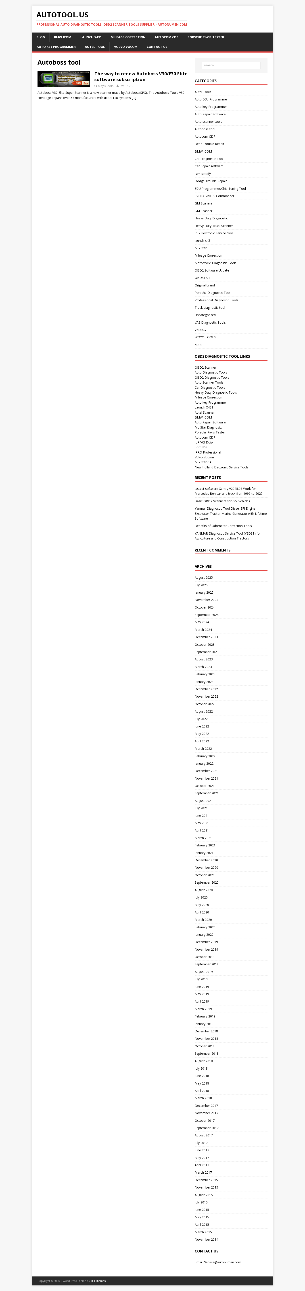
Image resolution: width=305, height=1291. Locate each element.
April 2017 (202, 1165)
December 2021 (206, 771)
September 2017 (207, 1128)
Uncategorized (205, 315)
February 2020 (205, 927)
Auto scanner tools (208, 121)
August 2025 (204, 577)
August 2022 (204, 711)
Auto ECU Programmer (211, 99)
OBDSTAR (202, 278)
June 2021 (202, 815)
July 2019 (201, 979)
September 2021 (207, 793)
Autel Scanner (205, 412)
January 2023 (204, 682)
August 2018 (204, 1061)
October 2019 (205, 957)
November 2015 (206, 1187)
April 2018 (202, 1091)
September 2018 (207, 1053)
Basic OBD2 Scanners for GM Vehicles (222, 501)
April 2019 (202, 1001)
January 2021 (204, 853)
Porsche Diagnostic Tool (212, 292)
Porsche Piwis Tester (206, 37)
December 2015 (206, 1180)
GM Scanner (203, 211)
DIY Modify (203, 174)
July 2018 (201, 1068)
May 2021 (202, 823)
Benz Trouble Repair (209, 144)
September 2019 (207, 964)
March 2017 (203, 1172)
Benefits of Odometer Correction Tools (223, 526)
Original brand (205, 285)
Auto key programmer (56, 47)
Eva (122, 86)
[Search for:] (231, 65)
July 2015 (201, 1202)
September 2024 (207, 615)
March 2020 (203, 919)
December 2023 (206, 637)
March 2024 (203, 629)
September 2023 (207, 652)
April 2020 (202, 912)
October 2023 (205, 644)
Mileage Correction (128, 37)
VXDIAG (200, 330)
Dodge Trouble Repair (211, 181)
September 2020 (207, 882)
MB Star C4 (203, 462)
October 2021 (205, 786)
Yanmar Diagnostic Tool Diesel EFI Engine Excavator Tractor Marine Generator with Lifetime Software (231, 513)
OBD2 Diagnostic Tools (212, 377)
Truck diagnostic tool (210, 307)
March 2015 (203, 1232)
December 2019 (206, 942)
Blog (40, 37)
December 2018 (206, 1031)
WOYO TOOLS (205, 337)
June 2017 (202, 1150)
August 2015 (204, 1195)
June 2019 (202, 987)
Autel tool (95, 47)
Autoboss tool (205, 129)
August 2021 (204, 801)
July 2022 (201, 719)
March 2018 (203, 1098)
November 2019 (206, 949)
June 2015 (202, 1209)
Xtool (198, 345)
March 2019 (203, 1009)
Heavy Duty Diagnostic (211, 218)
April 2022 (202, 741)
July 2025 (201, 585)
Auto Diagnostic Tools (211, 372)
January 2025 (204, 592)
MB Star (201, 248)
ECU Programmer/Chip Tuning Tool (220, 188)
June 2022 (202, 726)
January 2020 (204, 934)
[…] (134, 98)
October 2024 (205, 607)
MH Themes (98, 1281)
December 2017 (206, 1105)
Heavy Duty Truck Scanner (214, 226)
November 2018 (206, 1038)
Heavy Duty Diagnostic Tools (216, 392)
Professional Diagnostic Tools (216, 300)
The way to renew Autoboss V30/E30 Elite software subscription (141, 76)
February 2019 (205, 1016)
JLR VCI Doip (204, 442)
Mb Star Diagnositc (208, 427)
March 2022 (203, 748)
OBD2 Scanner (205, 367)
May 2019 (202, 994)
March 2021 (203, 838)
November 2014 (206, 1239)
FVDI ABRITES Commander (214, 196)
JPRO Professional (208, 452)
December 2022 (206, 689)
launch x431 (203, 240)
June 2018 (202, 1076)
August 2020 (204, 890)
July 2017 (201, 1143)
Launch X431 (91, 37)
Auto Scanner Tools (209, 382)
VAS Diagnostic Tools (210, 322)
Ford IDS (201, 447)
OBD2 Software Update (212, 270)
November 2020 (206, 867)
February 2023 (205, 674)
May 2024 (202, 622)
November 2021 (206, 778)
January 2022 (204, 763)
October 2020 (205, 875)
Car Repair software (209, 166)
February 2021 (205, 845)
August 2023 (204, 659)
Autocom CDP (205, 136)
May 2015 (202, 1217)
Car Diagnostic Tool (209, 159)
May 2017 (202, 1158)
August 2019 (204, 972)
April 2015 (202, 1224)
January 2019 (204, 1024)
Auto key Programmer (211, 106)
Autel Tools (203, 92)
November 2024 (206, 600)
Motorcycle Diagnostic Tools (215, 263)
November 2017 (206, 1113)
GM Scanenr (203, 203)
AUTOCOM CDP (166, 37)
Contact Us (157, 47)
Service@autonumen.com (222, 1262)
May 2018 (202, 1083)
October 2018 (205, 1046)
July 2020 (201, 897)
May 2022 (202, 733)
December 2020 (206, 860)
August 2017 (204, 1135)
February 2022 (205, 756)
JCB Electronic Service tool (214, 233)
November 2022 (206, 696)
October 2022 (205, 704)
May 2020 (202, 905)
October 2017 (205, 1120)
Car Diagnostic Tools (210, 387)
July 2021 (201, 808)
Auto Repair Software (210, 114)
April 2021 (202, 830)
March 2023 (203, 667)
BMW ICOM (62, 37)
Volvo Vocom (126, 47)
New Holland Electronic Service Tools (222, 467)
